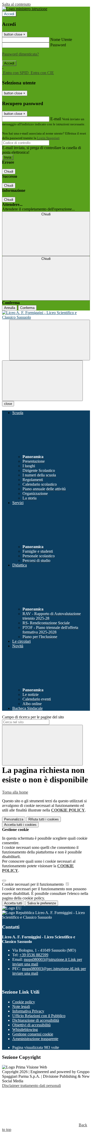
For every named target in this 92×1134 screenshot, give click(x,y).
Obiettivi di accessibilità (31, 1025)
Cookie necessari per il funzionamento (33, 884)
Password (58, 45)
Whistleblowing (25, 1029)
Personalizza (13, 819)
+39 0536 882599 (33, 955)
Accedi (9, 14)
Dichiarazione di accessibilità (35, 1020)
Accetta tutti (20, 825)
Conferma (27, 308)
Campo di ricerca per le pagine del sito (33, 717)
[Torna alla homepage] (46, 315)
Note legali (21, 1006)
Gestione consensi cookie (32, 1034)
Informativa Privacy (28, 1011)
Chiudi (8, 171)
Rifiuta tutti (43, 819)
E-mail (55, 119)
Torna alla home (15, 792)
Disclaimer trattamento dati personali (31, 1085)
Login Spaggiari (48, 138)
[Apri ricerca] (49, 340)
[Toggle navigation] (42, 380)
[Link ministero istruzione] (24, 9)
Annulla (9, 308)
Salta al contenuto (16, 4)
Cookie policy (23, 1002)
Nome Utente (61, 39)
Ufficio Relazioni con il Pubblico (38, 1016)
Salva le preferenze (41, 903)
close (8, 404)
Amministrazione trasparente (35, 1039)
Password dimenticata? (20, 54)
